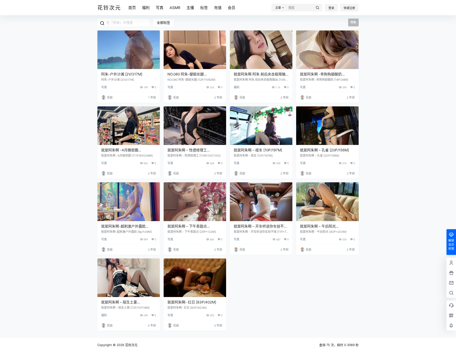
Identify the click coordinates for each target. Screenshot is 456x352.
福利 (146, 7)
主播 (190, 7)
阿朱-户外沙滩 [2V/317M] (121, 74)
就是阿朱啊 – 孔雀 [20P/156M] (324, 150)
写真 (159, 7)
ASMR (175, 7)
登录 (331, 8)
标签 (204, 7)
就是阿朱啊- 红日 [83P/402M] (191, 302)
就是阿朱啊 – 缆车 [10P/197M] (258, 150)
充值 (218, 7)
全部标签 (163, 22)
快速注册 (349, 8)
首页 (132, 7)
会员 (231, 7)
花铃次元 (131, 345)
